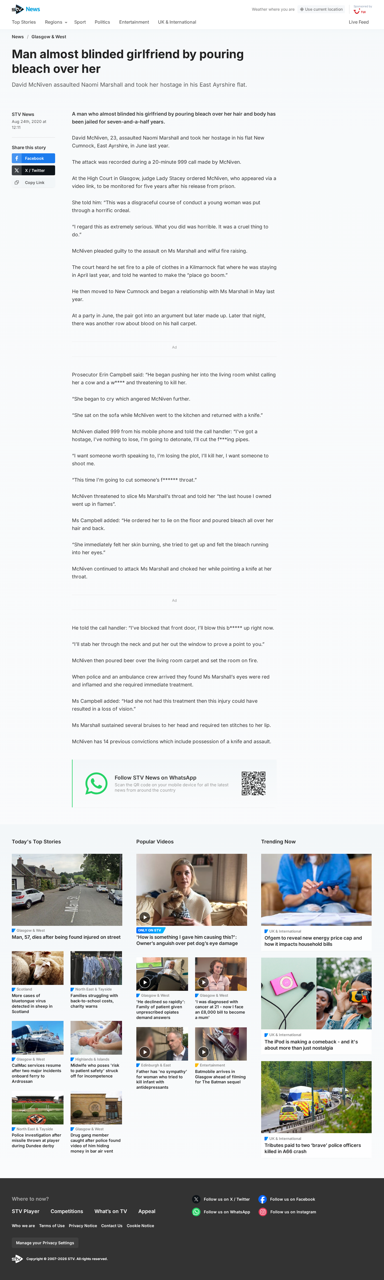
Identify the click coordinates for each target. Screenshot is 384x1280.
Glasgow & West (48, 36)
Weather (259, 9)
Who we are (23, 1225)
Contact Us (112, 1225)
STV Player (25, 1211)
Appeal (146, 1211)
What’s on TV (110, 1211)
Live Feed (359, 22)
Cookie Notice (140, 1225)
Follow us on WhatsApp (227, 1211)
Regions (53, 22)
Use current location (324, 9)
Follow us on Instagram (293, 1211)
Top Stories (24, 22)
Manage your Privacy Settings (45, 1242)
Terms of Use (52, 1225)
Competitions (67, 1211)
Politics (102, 22)
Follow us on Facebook (292, 1199)
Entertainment (134, 22)
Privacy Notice (83, 1225)
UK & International (177, 22)
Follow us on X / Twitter (227, 1199)
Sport (80, 22)
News (18, 36)
